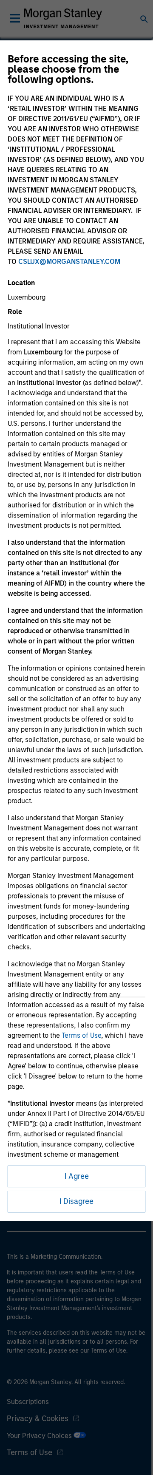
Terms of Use (81, 1035)
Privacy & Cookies (37, 1418)
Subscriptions (28, 1402)
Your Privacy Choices (40, 1436)
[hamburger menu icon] (15, 18)
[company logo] (63, 18)
